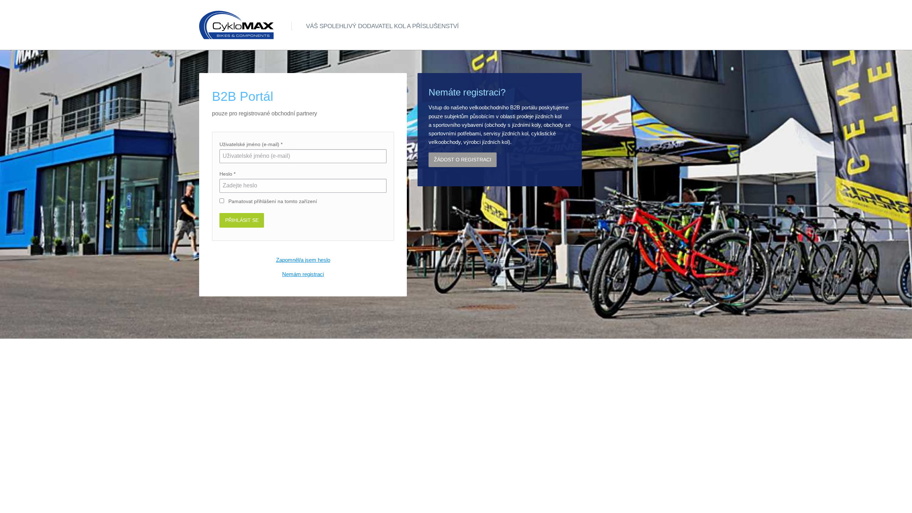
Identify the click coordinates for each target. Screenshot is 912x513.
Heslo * (227, 174)
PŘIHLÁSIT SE (242, 220)
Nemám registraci (303, 274)
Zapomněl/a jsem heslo (303, 260)
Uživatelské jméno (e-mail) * (251, 144)
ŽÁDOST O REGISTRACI (462, 159)
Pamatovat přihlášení (272, 201)
